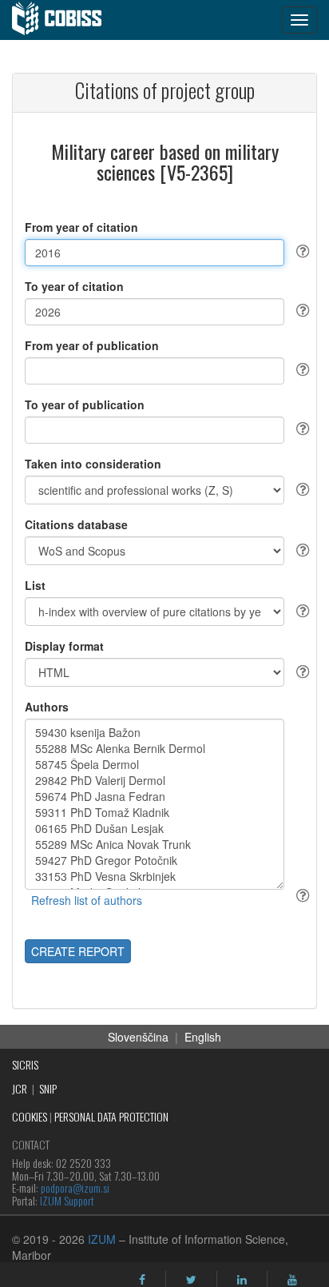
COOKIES (29, 1116)
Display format (64, 646)
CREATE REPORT (78, 951)
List (35, 585)
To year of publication (85, 404)
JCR (19, 1088)
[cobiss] (65, 20)
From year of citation (81, 227)
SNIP (48, 1088)
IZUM (102, 1239)
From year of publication (92, 345)
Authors (47, 707)
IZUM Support (67, 1200)
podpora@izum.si (75, 1187)
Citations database (76, 524)
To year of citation (74, 286)
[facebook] (142, 1279)
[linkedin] (242, 1279)
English (202, 1037)
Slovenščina (138, 1037)
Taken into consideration (93, 464)
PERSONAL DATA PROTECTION (111, 1116)
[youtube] (292, 1279)
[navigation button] (299, 20)
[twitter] (191, 1279)
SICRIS (25, 1064)
